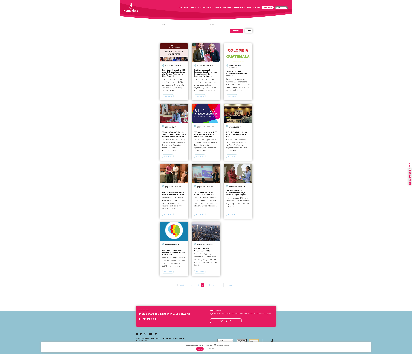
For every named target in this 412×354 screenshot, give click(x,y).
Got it (200, 349)
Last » (230, 285)
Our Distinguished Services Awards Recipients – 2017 (173, 193)
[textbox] (183, 24)
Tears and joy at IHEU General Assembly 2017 (204, 193)
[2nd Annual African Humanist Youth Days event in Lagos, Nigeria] (238, 173)
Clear (249, 31)
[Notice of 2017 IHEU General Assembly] (206, 231)
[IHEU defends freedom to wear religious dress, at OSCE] (238, 113)
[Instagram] (145, 334)
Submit (236, 31)
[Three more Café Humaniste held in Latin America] (238, 52)
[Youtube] (150, 334)
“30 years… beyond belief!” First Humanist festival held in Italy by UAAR (205, 134)
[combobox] (182, 25)
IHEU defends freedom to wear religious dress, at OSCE (237, 134)
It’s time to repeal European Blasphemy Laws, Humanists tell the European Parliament (205, 73)
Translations (141, 341)
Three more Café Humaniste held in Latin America (236, 74)
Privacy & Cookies (142, 339)
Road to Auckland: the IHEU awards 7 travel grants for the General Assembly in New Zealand (174, 73)
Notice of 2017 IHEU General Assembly (202, 250)
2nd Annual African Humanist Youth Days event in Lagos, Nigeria (236, 193)
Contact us (155, 339)
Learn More (210, 349)
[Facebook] (137, 334)
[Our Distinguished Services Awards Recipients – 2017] (174, 173)
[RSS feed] (156, 334)
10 (218, 285)
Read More (168, 96)
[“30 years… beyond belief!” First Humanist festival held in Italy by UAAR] (206, 113)
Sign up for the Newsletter (173, 339)
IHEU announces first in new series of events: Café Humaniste (173, 252)
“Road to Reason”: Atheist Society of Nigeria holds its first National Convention (174, 134)
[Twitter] (140, 334)
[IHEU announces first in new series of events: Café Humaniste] (174, 231)
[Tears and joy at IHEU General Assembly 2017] (206, 173)
